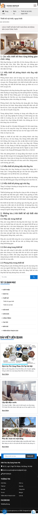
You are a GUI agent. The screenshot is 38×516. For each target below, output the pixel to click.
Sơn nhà (6, 314)
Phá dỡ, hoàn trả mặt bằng (12, 439)
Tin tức (5, 322)
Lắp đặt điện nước (9, 402)
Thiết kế (6, 298)
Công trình (7, 318)
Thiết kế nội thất (8, 305)
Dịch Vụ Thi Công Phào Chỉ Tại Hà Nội (17, 366)
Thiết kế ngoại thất (8, 301)
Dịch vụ (5, 294)
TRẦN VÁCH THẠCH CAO (10, 330)
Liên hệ (21, 495)
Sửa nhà (6, 309)
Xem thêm (5, 374)
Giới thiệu (6, 289)
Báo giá (5, 326)
